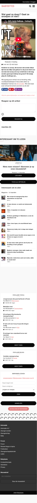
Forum (3, 444)
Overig (15, 358)
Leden (2, 454)
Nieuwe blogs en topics (8, 446)
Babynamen (15, 301)
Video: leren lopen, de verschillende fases (19, 223)
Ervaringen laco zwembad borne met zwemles (15, 334)
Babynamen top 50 (28, 378)
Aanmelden (26, 2)
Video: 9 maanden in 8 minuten (16, 210)
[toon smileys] (2, 114)
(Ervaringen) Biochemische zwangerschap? (12, 315)
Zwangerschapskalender (8, 451)
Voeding (14, 62)
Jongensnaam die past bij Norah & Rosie (16, 299)
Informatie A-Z (5, 428)
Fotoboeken (4, 449)
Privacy (3, 467)
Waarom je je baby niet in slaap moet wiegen (20, 229)
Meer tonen (18, 345)
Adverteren (4, 465)
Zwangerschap (5, 433)
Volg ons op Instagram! (19, 409)
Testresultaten (18, 308)
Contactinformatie (6, 462)
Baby (2, 436)
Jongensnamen (7, 378)
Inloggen (33, 2)
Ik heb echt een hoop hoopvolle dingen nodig (16, 325)
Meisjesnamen (17, 378)
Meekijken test (8, 307)
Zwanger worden (6, 431)
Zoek (18, 394)
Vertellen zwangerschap (11, 356)
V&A (17, 318)
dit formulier (20, 84)
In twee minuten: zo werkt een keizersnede (19, 204)
